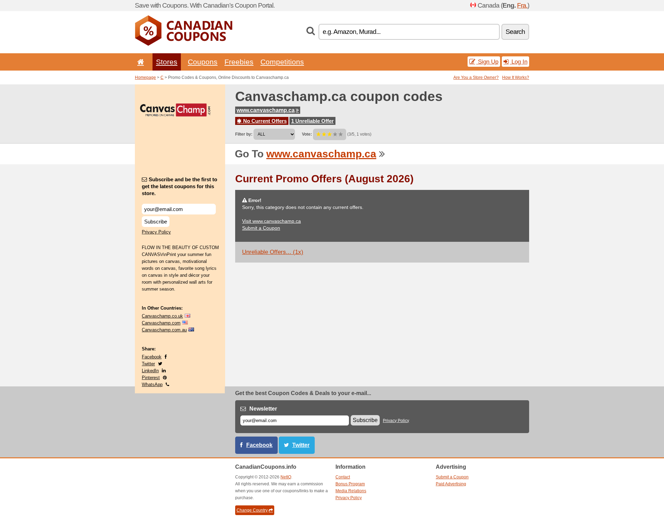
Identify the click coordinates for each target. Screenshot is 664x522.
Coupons (203, 62)
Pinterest (151, 377)
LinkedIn (150, 370)
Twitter (148, 363)
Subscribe (155, 222)
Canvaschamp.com (161, 323)
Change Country (252, 510)
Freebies (238, 62)
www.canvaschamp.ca (266, 110)
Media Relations (350, 490)
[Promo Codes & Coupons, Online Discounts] (183, 44)
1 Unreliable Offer (312, 121)
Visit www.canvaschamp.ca (271, 221)
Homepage (145, 77)
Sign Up (487, 61)
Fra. (522, 5)
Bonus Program (350, 484)
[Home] (139, 62)
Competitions (282, 62)
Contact (342, 477)
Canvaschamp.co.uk (162, 316)
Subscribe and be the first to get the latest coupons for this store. (179, 186)
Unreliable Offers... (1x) (272, 252)
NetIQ (285, 477)
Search (515, 31)
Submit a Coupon (261, 228)
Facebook (152, 356)
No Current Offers (264, 121)
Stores (166, 62)
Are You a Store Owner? (476, 77)
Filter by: (243, 134)
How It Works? (515, 77)
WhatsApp (152, 384)
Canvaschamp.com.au (164, 329)
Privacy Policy (156, 232)
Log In (518, 61)
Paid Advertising (451, 484)
